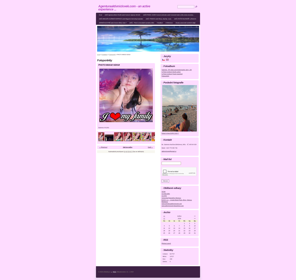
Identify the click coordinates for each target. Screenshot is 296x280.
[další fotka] (151, 96)
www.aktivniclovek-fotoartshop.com (173, 206)
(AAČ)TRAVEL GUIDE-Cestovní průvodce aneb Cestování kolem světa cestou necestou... (168, 15)
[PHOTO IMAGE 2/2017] (109, 141)
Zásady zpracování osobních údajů (185, 22)
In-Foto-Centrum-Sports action (171, 72)
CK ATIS (164, 196)
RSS (114, 272)
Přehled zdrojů (166, 243)
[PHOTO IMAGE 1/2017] (101, 141)
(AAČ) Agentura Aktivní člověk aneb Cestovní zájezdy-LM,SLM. (122, 15)
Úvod (100, 15)
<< (164, 216)
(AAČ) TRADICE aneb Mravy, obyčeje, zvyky (158, 19)
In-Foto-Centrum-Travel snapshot (172, 74)
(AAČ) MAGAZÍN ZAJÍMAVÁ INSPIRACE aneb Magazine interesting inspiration (121, 19)
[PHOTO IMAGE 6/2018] (146, 141)
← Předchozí (103, 147)
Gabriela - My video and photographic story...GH (177, 70)
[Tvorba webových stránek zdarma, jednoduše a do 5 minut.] (111, 272)
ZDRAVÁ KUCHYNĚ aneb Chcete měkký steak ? (113, 22)
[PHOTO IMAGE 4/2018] (127, 141)
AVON (163, 192)
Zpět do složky (127, 147)
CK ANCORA (166, 194)
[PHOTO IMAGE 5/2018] (137, 141)
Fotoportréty (112, 54)
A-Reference (169, 22)
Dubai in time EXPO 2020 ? (170, 133)
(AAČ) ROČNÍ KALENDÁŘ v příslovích (185, 19)
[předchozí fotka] (100, 96)
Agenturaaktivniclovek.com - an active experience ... (124, 7)
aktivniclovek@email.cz (169, 151)
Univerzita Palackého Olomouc (171, 198)
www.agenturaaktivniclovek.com (172, 204)
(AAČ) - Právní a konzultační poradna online (141, 22)
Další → (150, 147)
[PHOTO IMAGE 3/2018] (118, 141)
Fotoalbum (160, 22)
